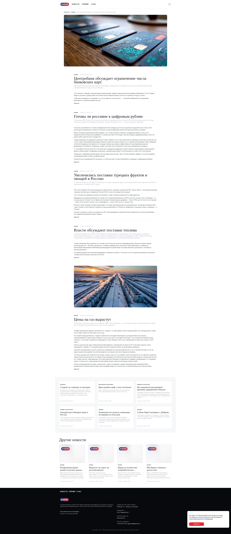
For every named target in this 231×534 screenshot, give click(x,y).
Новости (75, 4)
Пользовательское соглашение (69, 511)
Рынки (73, 12)
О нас (93, 4)
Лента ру (76, 162)
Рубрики (85, 4)
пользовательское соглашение (201, 519)
